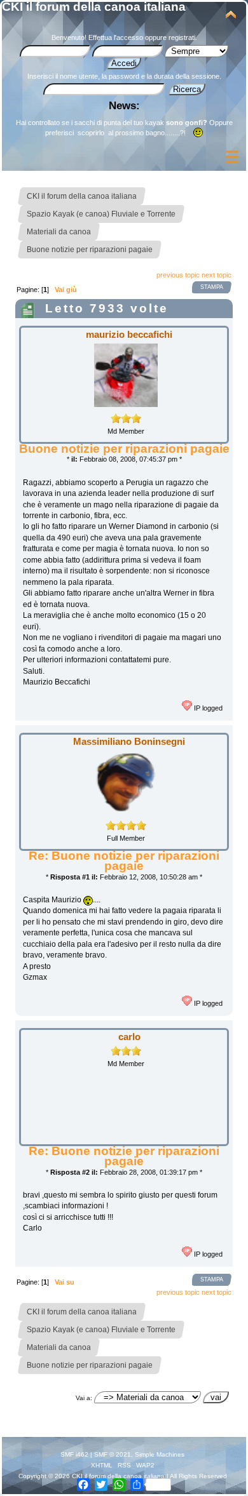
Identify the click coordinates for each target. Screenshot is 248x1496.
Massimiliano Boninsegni (129, 741)
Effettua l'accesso (115, 37)
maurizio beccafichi (129, 334)
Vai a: (84, 1397)
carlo (129, 1036)
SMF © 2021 (112, 1454)
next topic (216, 275)
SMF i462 (74, 1454)
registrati (182, 37)
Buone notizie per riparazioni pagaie (124, 448)
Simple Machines (159, 1454)
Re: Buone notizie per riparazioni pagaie (124, 860)
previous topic (178, 275)
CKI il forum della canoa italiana (94, 6)
